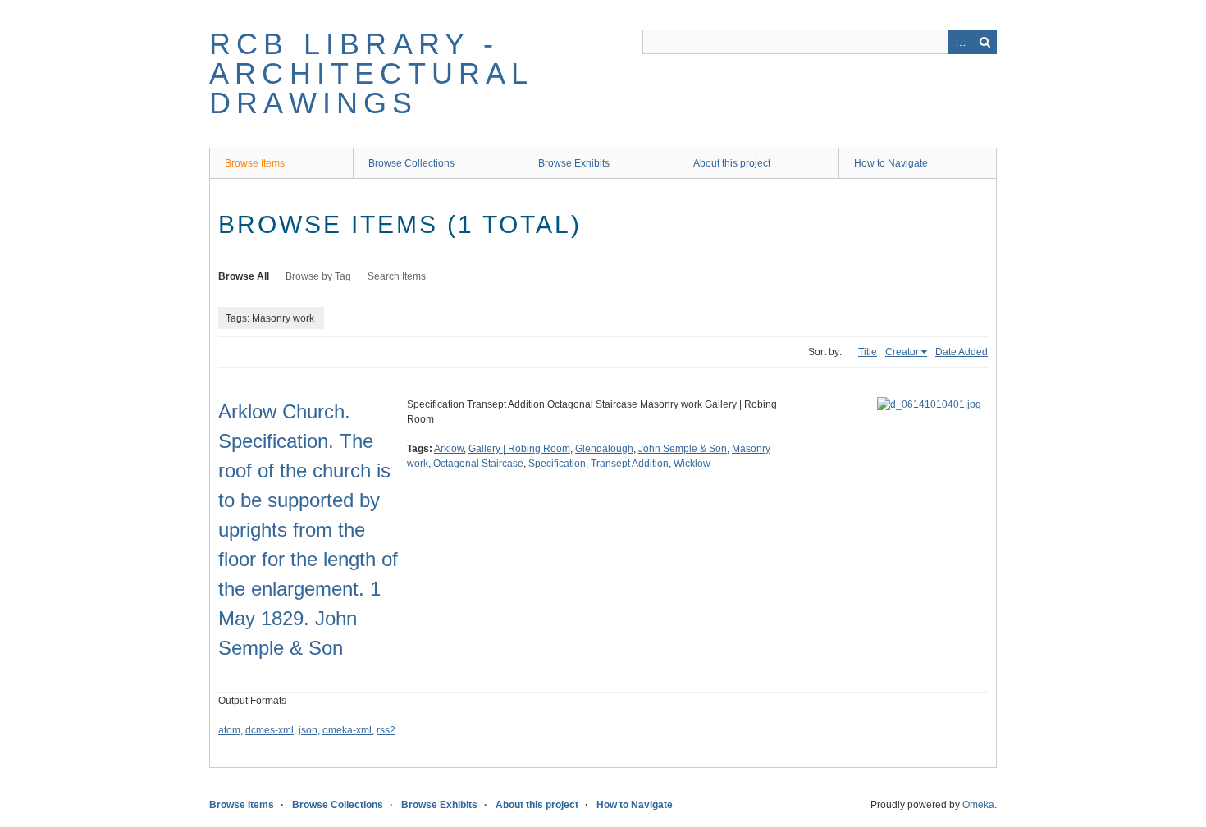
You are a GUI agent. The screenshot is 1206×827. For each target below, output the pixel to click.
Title (867, 352)
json (308, 730)
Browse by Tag (318, 276)
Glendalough (604, 449)
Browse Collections (411, 163)
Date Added (961, 352)
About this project (731, 163)
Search (984, 42)
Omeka (978, 805)
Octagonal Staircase (478, 463)
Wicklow (692, 463)
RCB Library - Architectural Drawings (371, 73)
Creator (902, 352)
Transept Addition (630, 463)
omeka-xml (347, 730)
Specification (557, 463)
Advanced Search (960, 42)
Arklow (449, 449)
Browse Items (255, 163)
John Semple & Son (682, 449)
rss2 (386, 730)
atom (229, 730)
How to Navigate (891, 163)
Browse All (243, 276)
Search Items (397, 276)
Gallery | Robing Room (519, 449)
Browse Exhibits (574, 163)
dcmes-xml (269, 730)
